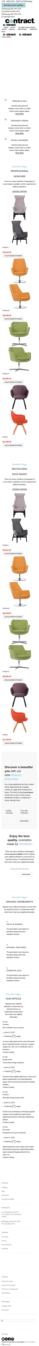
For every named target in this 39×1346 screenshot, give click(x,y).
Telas (3, 1191)
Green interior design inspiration (13, 1062)
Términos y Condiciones (10, 1289)
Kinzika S (6, 373)
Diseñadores (6, 1293)
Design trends (7, 1059)
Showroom (5, 1195)
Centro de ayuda (7, 1281)
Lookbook (5, 1248)
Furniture (6, 1024)
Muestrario (5, 1310)
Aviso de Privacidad (8, 1285)
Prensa (4, 1241)
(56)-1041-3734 (15, 1221)
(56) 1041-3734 (15, 9)
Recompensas (7, 1244)
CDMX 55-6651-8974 (12, 11)
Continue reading (8, 1052)
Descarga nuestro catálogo (13, 5)
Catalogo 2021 (6, 1306)
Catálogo (5, 1187)
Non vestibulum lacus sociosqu (13, 1027)
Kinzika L (6, 247)
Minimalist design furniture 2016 (13, 1098)
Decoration (6, 1130)
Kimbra (5, 437)
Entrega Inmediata (8, 1199)
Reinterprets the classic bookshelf (14, 1133)
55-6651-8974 (10, 17)
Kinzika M (6, 310)
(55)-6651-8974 (10, 1224)
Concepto (5, 1237)
